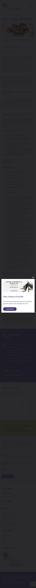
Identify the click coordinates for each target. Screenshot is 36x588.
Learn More (10, 309)
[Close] (33, 277)
